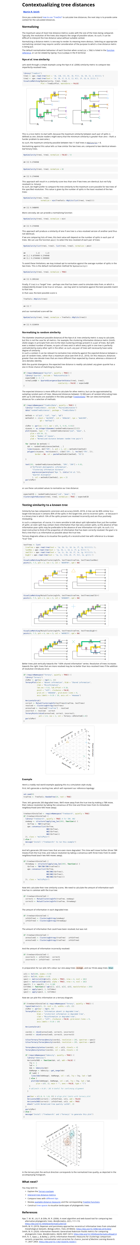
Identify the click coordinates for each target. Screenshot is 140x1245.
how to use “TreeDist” (52, 17)
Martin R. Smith (31, 11)
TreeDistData (79, 396)
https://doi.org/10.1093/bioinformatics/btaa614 (95, 1234)
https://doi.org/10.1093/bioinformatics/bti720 (45, 1223)
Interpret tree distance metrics (42, 1195)
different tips (52, 1198)
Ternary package (46, 1191)
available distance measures (48, 1202)
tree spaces (42, 1205)
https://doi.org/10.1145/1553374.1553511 (57, 1241)
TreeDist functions (91, 1202)
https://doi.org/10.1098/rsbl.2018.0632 (93, 1229)
